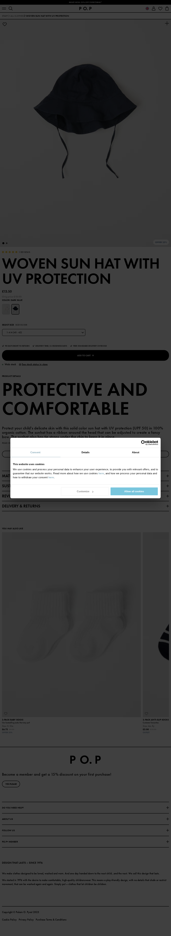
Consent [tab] (35, 452)
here (101, 473)
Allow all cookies (134, 491)
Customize (83, 491)
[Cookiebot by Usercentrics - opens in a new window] (143, 442)
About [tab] (135, 452)
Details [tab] (85, 452)
